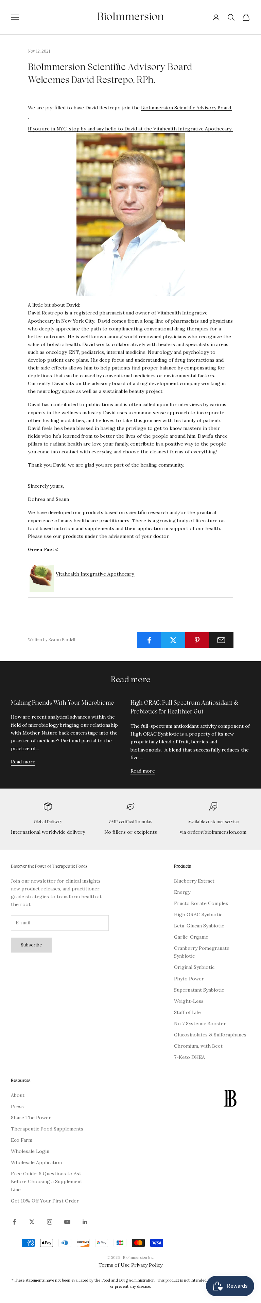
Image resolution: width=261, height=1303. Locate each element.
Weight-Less (189, 1001)
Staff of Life (187, 1012)
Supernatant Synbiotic (199, 990)
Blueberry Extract (194, 881)
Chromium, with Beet (198, 1046)
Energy (182, 892)
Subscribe (31, 945)
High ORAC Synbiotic (198, 914)
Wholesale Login (30, 1151)
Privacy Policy (146, 1265)
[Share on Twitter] (173, 640)
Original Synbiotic (194, 967)
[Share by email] (221, 640)
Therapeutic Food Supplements (47, 1129)
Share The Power (31, 1118)
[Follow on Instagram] (49, 1221)
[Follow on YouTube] (67, 1221)
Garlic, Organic (191, 937)
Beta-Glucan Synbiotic (199, 926)
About (17, 1095)
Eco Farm (21, 1140)
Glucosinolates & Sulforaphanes (210, 1035)
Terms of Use (114, 1265)
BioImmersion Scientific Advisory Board (186, 108)
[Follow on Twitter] (32, 1221)
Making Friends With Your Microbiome (62, 703)
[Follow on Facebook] (14, 1221)
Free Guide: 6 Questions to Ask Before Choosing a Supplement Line (46, 1181)
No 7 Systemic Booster (200, 1023)
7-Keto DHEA (189, 1057)
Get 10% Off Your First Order (45, 1201)
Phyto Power (189, 979)
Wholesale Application (36, 1162)
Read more (23, 762)
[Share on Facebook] (149, 640)
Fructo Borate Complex (201, 903)
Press (17, 1106)
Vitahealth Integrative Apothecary (192, 129)
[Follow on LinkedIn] (85, 1221)
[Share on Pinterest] (197, 640)
